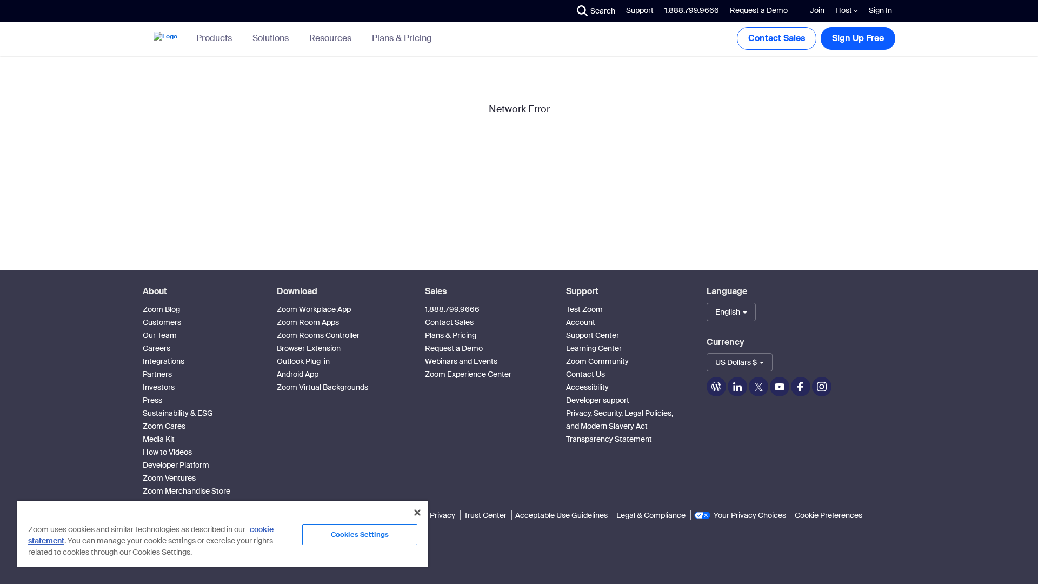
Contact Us (585, 374)
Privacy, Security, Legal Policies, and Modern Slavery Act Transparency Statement (619, 426)
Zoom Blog (161, 309)
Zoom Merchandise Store (186, 491)
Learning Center (594, 348)
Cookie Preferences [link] (828, 515)
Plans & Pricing (402, 38)
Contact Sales (776, 38)
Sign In (880, 10)
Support (640, 10)
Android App (297, 374)
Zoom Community (597, 361)
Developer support (597, 400)
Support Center (592, 335)
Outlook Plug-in (303, 361)
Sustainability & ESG (178, 413)
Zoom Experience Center (468, 374)
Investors (159, 387)
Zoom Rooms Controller (318, 335)
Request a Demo (759, 10)
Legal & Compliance (651, 515)
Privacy (442, 515)
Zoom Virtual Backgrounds (322, 387)
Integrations (163, 361)
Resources (330, 38)
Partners (157, 374)
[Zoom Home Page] (164, 38)
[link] (402, 38)
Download (297, 291)
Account (580, 322)
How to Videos (167, 452)
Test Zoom (584, 309)
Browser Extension (309, 348)
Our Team (160, 335)
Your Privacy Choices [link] (750, 515)
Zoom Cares (164, 426)
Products (214, 38)
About (155, 291)
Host (844, 10)
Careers (156, 348)
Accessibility (587, 387)
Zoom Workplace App (314, 309)
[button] (596, 11)
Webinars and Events (461, 361)
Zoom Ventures (169, 478)
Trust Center (485, 515)
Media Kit (159, 439)
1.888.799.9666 (452, 309)
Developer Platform (176, 465)
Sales (436, 291)
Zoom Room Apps (308, 322)
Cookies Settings (360, 534)
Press (152, 400)
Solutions (270, 38)
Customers (162, 322)
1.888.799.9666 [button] (691, 10)
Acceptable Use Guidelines (561, 515)
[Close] (417, 512)
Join (817, 10)
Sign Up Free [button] (858, 38)
